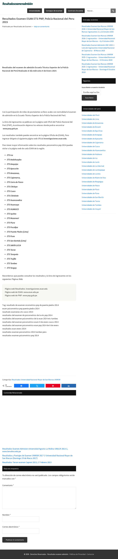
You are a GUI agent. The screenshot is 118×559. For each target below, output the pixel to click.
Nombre (6, 514)
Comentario (8, 485)
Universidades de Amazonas (92, 123)
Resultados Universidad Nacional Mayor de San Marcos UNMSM (36, 379)
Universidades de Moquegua (92, 181)
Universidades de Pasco (91, 185)
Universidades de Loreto (91, 174)
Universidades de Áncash (91, 127)
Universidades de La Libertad (93, 166)
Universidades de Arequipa (92, 135)
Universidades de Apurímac (92, 131)
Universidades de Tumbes (91, 205)
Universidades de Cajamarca (92, 142)
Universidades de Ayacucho (92, 138)
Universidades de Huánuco (92, 154)
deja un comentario (41, 26)
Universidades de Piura (90, 189)
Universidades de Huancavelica (93, 150)
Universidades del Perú (90, 115)
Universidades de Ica (89, 158)
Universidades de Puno (90, 193)
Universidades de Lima (90, 119)
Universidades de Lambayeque (93, 170)
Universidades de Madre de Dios (94, 178)
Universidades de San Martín (93, 197)
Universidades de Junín (90, 162)
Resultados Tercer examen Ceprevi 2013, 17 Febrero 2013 (27, 462)
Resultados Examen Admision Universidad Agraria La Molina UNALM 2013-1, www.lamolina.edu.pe (35, 450)
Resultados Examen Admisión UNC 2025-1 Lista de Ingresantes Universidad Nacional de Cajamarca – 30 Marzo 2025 (98, 48)
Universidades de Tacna (91, 201)
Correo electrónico (11, 526)
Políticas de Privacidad (77, 554)
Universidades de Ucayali (91, 209)
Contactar (90, 554)
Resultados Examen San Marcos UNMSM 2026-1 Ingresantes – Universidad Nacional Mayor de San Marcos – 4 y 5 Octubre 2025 (98, 38)
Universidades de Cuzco (91, 146)
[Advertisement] (39, 48)
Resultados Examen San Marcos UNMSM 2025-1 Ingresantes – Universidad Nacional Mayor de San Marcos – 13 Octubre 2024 (98, 57)
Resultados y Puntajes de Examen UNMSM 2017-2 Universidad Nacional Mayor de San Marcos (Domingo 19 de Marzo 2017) (37, 456)
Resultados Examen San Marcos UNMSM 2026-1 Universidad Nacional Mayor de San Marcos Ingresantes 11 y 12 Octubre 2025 (98, 29)
